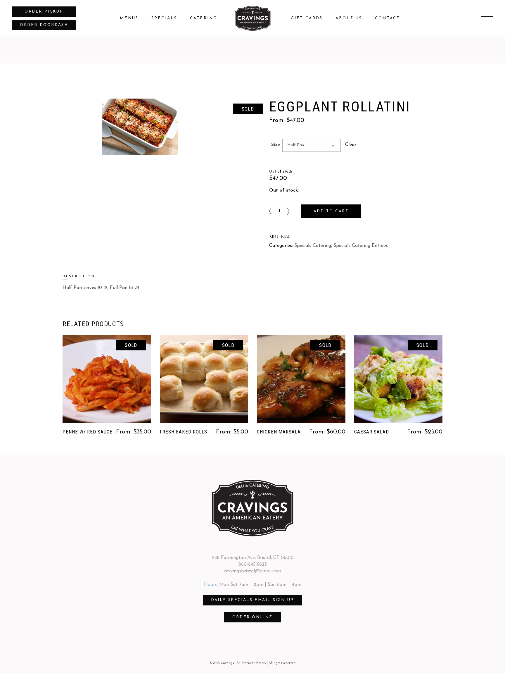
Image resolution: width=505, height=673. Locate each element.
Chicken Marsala (279, 432)
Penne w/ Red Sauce (88, 432)
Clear (350, 144)
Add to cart (331, 211)
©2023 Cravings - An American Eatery (238, 663)
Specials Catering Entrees (360, 245)
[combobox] (311, 145)
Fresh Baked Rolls (183, 432)
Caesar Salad (371, 432)
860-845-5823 (252, 564)
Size (275, 144)
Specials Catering (312, 245)
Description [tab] (79, 276)
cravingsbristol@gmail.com (252, 571)
